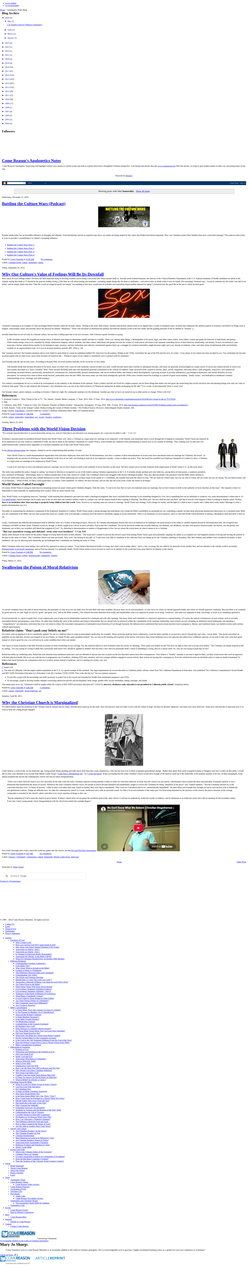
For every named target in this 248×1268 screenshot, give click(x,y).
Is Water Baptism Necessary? (27, 1017)
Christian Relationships (25, 1135)
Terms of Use (10, 929)
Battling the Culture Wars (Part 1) (20, 245)
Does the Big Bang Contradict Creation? (32, 1159)
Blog (7, 1215)
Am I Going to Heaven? (25, 1005)
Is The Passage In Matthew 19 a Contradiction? (35, 1012)
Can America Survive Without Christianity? (24, 25)
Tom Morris (20, 411)
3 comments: (45, 414)
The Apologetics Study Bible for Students (32, 1203)
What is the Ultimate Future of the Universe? (34, 1152)
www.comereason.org (167, 166)
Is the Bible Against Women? (27, 1019)
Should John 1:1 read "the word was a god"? (34, 980)
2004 (7, 123)
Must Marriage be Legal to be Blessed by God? (35, 1138)
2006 (7, 115)
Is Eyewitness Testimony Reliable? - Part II (33, 991)
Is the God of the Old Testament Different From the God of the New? (44, 1040)
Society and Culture (18, 1129)
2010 (7, 99)
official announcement (16, 450)
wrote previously (95, 774)
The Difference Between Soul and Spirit (32, 1122)
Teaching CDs (16, 1191)
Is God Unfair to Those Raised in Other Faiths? (35, 998)
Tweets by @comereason (10, 881)
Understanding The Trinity (26, 975)
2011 (7, 95)
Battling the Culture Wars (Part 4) (20, 255)
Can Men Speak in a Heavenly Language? (33, 1115)
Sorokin (48, 417)
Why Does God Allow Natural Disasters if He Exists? (37, 947)
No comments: (47, 259)
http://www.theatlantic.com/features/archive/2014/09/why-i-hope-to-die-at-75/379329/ (141, 399)
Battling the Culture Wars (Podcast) (33, 203)
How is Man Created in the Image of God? (33, 1124)
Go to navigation (12, 5)
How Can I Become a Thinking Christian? (33, 1119)
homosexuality (34, 555)
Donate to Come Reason (20, 1222)
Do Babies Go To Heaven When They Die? (33, 1117)
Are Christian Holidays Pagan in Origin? (32, 1140)
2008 (7, 107)
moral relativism (31, 691)
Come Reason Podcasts (19, 1187)
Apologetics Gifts (17, 1205)
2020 (7, 59)
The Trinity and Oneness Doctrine (29, 977)
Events (8, 1208)
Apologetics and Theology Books (24, 1201)
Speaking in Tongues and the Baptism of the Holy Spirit (38, 1110)
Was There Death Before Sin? (28, 1094)
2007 (7, 111)
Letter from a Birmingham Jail (70, 774)
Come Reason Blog (18, 1217)
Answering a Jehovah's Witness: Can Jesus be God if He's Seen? (42, 982)
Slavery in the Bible (24, 1147)
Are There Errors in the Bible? (28, 984)
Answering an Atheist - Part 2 (28, 952)
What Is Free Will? (23, 1063)
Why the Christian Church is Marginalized (40, 702)
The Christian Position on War (28, 1133)
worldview (57, 417)
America (11, 857)
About (7, 1163)
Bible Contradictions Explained (28, 1045)
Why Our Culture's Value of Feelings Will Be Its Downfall (53, 274)
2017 (7, 71)
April (9, 30)
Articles (8, 938)
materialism (29, 417)
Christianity (21, 857)
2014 (7, 83)
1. (2, 667)
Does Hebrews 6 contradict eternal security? (33, 1028)
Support (8, 1219)
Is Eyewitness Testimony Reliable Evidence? (34, 989)
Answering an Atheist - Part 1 (28, 949)
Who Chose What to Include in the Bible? (33, 968)
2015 (7, 79)
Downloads (15, 1194)
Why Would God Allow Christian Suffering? (34, 1070)
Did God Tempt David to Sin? (28, 1033)
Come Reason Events (19, 1210)
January (10, 38)
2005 (7, 119)
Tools (7, 1177)
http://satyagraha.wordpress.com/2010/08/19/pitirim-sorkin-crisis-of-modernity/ (156, 405)
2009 (7, 103)
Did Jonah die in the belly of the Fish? (31, 1103)
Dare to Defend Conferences (22, 1212)
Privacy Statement (12, 933)
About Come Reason (19, 1168)
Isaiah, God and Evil (24, 1056)
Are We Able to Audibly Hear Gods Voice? (33, 1126)
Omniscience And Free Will (27, 1066)
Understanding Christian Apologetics (31, 963)
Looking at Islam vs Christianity (29, 970)
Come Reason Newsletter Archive (29, 1198)
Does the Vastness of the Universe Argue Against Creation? (40, 1161)
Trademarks (10, 931)
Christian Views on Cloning (27, 1154)
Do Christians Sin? (23, 1089)
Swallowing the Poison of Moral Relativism (40, 567)
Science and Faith (17, 1149)
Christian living (14, 262)
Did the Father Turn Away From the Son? (32, 1101)
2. (2, 670)
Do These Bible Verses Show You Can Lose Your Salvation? (40, 1031)
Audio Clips (20, 1196)
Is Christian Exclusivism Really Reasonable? (34, 954)
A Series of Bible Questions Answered (31, 1091)
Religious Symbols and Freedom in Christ (33, 1145)
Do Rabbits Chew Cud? (25, 1026)
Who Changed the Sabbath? (27, 1105)
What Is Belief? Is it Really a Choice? (31, 1080)
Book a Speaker (16, 1173)
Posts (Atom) (18, 867)
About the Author (17, 1170)
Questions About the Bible (21, 1082)
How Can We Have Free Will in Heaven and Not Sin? (38, 1068)
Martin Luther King (62, 857)
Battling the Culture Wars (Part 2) (20, 248)
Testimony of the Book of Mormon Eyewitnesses (36, 994)
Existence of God (17, 940)
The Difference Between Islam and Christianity (35, 973)
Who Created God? (23, 942)
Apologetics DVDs (18, 1189)
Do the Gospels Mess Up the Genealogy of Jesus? (36, 1038)
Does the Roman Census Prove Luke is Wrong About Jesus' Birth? (43, 1042)
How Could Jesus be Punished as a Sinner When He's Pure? (40, 1098)
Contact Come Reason (19, 1226)
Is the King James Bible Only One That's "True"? (36, 1096)
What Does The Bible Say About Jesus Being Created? (38, 1035)
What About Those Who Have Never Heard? (34, 987)
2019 (7, 63)
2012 (7, 91)
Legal (7, 926)
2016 (7, 75)
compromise (32, 857)
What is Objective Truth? (26, 1061)
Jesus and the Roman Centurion (28, 1015)
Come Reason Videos (19, 1182)
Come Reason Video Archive (27, 1184)
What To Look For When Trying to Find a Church (36, 1084)
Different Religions (18, 961)
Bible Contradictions (18, 1008)
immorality (33, 262)
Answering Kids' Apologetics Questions (32, 1142)
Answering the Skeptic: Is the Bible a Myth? (34, 956)
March (10, 34)
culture (25, 262)
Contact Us (9, 924)
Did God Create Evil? (24, 1054)
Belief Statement (17, 1166)
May (9, 21)
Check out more (6, 1255)
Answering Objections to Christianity (31, 1059)
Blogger (129, 176)
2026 (7, 18)
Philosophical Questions (20, 1047)
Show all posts (143, 191)
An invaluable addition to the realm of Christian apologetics (24, 1241)
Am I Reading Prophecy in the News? (31, 1131)
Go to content (10, 3)
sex (36, 417)
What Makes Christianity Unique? (29, 996)
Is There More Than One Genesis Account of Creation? (38, 1010)
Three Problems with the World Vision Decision (44, 428)
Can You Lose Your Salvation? (28, 1087)
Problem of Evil (22, 1049)
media (40, 262)
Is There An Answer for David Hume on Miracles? (36, 1077)
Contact (8, 1224)
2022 (7, 51)
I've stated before (9, 499)
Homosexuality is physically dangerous (18, 549)
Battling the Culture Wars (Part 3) (20, 252)
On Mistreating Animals (25, 1022)
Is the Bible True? (23, 966)
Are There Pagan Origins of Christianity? (32, 1001)
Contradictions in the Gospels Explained (32, 1024)
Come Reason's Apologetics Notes (31, 160)
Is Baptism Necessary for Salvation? (30, 1108)
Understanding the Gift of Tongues (30, 1112)
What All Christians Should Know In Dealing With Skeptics (40, 959)
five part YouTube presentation (83, 850)
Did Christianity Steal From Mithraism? (32, 1003)
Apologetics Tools (17, 1180)
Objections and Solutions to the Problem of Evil (35, 1052)
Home (2, 10)
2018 (7, 67)
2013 (7, 87)
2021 (7, 55)
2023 (7, 47)
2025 (7, 43)
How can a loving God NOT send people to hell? (36, 945)
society (41, 417)
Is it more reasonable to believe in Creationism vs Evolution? (40, 1156)
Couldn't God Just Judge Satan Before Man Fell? (35, 1075)
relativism (75, 857)
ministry (54, 555)
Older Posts (241, 862)
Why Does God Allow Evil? (27, 1073)
